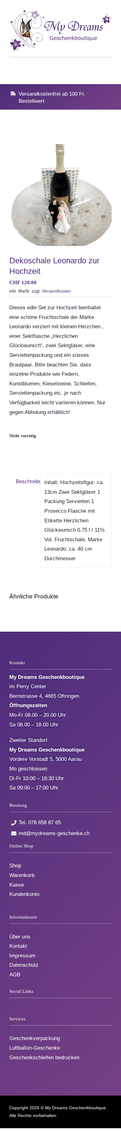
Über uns (19, 937)
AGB (14, 975)
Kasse (16, 885)
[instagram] (32, 1003)
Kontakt (18, 946)
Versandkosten (56, 290)
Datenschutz (23, 965)
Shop (15, 866)
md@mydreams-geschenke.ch (54, 833)
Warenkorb (21, 875)
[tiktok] (22, 1003)
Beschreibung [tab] (26, 481)
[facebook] (11, 1003)
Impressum (22, 956)
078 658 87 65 (44, 822)
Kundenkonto (24, 894)
